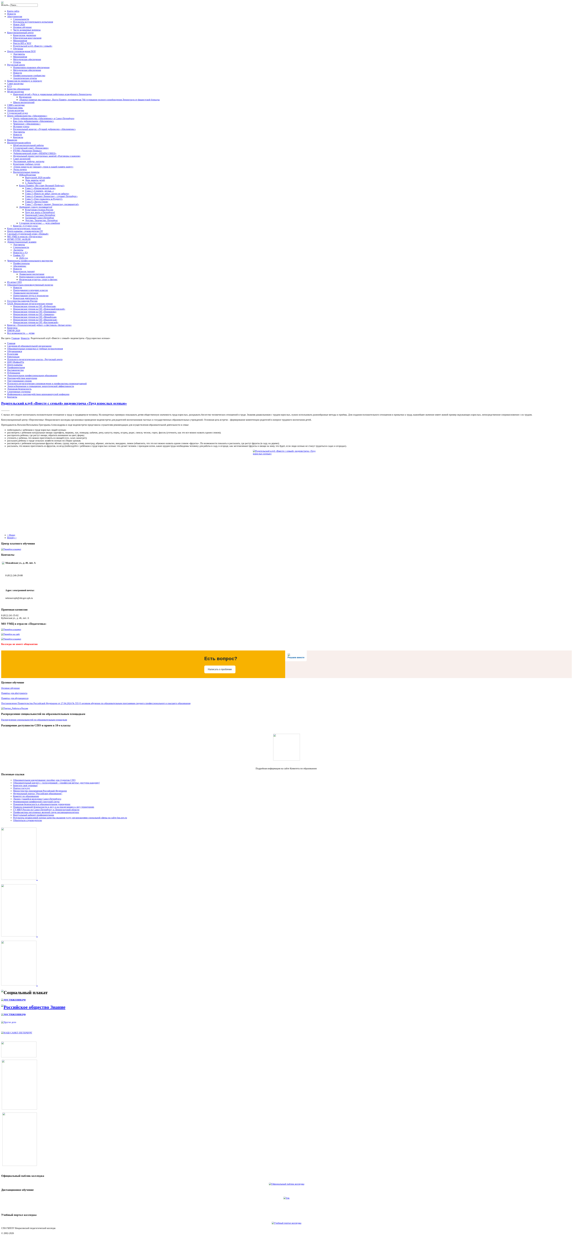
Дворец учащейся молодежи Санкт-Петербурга (37, 799)
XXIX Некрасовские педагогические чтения (30, 303)
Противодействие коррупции (22, 378)
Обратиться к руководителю (27, 820)
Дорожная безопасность (19, 389)
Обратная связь (15, 107)
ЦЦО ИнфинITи (15, 362)
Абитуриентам (14, 16)
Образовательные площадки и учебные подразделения (35, 348)
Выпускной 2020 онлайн (37, 177)
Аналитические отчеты (25, 78)
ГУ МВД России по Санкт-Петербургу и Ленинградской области (46, 809)
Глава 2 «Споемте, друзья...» (39, 191)
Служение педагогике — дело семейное (39, 223)
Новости (11, 14)
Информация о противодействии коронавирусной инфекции (38, 394)
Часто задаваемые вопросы (27, 30)
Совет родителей (21, 158)
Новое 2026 (19, 24)
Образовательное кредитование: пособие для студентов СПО (44, 780)
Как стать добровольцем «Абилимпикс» (33, 121)
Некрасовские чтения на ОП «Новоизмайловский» (39, 309)
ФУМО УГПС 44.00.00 (18, 239)
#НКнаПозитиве (27, 175)
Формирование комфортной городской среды (36, 801)
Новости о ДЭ (20, 252)
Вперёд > (12, 537)
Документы (19, 54)
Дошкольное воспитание (31, 274)
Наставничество (15, 370)
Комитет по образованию (26, 796)
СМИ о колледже (16, 105)
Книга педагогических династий (24, 228)
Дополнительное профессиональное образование (32, 375)
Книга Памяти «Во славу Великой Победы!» (42, 185)
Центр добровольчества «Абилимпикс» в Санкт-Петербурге (43, 118)
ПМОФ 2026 (13, 330)
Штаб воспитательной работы (28, 145)
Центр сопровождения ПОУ (21, 51)
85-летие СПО (14, 282)
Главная (15, 338)
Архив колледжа (15, 110)
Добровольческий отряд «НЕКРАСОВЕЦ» (34, 153)
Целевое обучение (22, 27)
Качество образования (18, 89)
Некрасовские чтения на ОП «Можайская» (35, 317)
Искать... (5, 5)
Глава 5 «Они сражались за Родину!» (44, 199)
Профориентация (16, 367)
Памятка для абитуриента (14, 693)
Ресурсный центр (16, 65)
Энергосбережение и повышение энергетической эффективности (40, 386)
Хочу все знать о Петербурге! (40, 212)
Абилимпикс (19, 266)
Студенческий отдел (17, 113)
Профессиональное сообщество (29, 75)
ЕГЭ (9, 86)
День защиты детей (35, 180)
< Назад (11, 535)
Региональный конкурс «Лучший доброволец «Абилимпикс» (44, 129)
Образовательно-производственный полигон (30, 285)
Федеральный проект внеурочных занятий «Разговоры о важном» (47, 156)
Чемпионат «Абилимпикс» (27, 124)
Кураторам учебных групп (26, 164)
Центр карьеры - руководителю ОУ (25, 231)
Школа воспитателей (23, 102)
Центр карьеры (15, 364)
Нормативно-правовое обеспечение (31, 67)
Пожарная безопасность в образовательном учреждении (41, 804)
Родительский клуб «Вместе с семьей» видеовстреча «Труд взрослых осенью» (64, 403)
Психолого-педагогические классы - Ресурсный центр (35, 359)
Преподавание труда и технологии (30, 295)
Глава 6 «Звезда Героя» (36, 201)
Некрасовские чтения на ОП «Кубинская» (34, 306)
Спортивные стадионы (19, 391)
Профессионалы (21, 263)
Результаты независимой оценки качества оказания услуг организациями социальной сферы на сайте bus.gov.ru (70, 817)
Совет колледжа (15, 83)
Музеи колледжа (15, 91)
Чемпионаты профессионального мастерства (30, 260)
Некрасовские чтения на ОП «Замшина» (33, 314)
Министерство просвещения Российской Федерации (40, 791)
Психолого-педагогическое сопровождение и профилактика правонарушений (47, 383)
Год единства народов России (22, 301)
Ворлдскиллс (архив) (24, 271)
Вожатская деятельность (25, 298)
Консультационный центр (20, 32)
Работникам (13, 356)
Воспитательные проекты (26, 172)
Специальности (21, 19)
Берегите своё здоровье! (25, 785)
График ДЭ (18, 255)
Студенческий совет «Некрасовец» (31, 148)
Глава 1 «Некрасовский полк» (40, 188)
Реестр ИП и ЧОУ (22, 43)
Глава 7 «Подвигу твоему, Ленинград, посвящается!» (52, 204)
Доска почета (20, 169)
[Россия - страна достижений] (13, 1000)
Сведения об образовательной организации (29, 346)
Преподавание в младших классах (36, 277)
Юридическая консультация (27, 38)
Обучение (18, 48)
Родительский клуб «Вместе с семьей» (32, 46)
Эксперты (18, 250)
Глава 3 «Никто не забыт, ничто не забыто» (47, 193)
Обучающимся (14, 351)
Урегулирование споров (19, 381)
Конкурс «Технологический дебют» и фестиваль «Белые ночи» (39, 325)
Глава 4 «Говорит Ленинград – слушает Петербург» (51, 196)
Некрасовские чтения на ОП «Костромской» (35, 322)
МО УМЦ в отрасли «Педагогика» (25, 236)
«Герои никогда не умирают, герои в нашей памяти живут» (43, 166)
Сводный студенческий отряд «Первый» (28, 234)
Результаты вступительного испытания (33, 22)
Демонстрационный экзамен (21, 242)
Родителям (12, 354)
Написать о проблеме (220, 669)
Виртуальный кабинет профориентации (33, 815)
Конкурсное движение (24, 35)
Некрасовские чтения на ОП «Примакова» (35, 311)
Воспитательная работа (19, 142)
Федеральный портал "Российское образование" (37, 793)
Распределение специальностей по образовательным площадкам (34, 719)
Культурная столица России (39, 209)
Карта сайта (13, 11)
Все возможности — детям (20, 333)
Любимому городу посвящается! (35, 207)
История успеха (21, 126)
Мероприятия (20, 40)
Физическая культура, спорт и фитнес (38, 279)
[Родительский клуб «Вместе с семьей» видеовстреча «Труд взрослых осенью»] (286, 488)
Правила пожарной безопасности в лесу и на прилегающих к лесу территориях (53, 807)
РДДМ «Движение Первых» (27, 150)
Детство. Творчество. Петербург (41, 220)
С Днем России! (33, 183)
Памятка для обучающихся (14, 698)
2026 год (23, 258)
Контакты (18, 137)
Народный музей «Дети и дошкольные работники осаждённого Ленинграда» (52, 94)
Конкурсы (12, 328)
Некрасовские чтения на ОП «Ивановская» (35, 319)
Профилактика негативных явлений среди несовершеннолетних (46, 812)
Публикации (13, 373)
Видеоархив (25, 97)
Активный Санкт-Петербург (39, 217)
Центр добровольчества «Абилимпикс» (27, 116)
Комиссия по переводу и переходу (24, 81)
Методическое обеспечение (27, 59)
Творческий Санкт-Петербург (40, 215)
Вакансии (12, 140)
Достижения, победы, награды (28, 161)
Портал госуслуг (21, 788)
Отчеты (17, 62)
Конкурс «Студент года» (25, 226)
